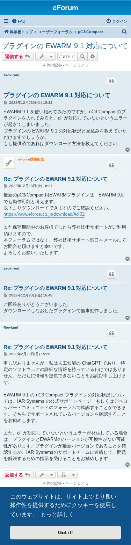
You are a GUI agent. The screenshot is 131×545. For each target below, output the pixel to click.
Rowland (10, 327)
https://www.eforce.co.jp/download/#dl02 (44, 214)
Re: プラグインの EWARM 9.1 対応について (55, 179)
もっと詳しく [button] (57, 514)
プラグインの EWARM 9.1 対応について (65, 46)
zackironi (11, 75)
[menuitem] (19, 21)
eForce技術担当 (31, 159)
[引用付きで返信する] (111, 81)
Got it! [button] (65, 532)
